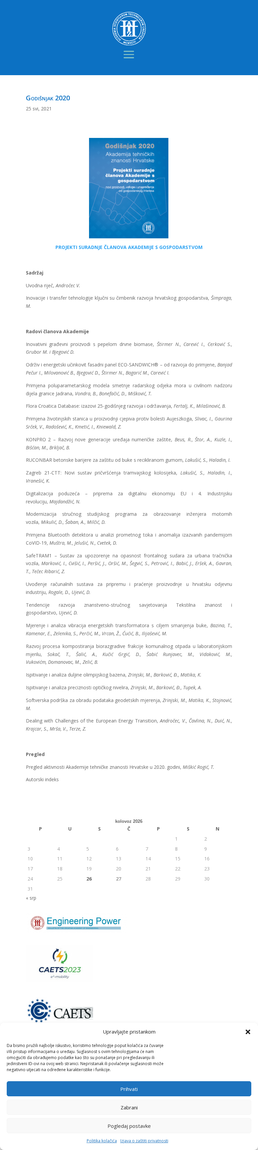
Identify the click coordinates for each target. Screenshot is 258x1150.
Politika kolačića (102, 1141)
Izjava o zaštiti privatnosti (144, 1141)
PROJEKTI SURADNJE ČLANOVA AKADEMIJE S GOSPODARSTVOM (129, 247)
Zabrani (129, 1107)
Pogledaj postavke (129, 1125)
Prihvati (129, 1089)
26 (89, 879)
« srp (31, 898)
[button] (248, 1032)
